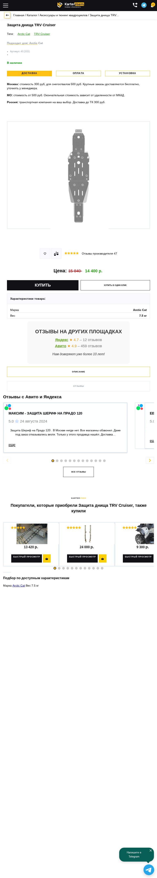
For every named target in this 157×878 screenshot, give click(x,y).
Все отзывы (78, 472)
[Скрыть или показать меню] (5, 5)
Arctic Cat (24, 33)
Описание (78, 372)
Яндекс (61, 340)
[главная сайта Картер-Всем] (70, 4)
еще (12, 444)
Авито (60, 346)
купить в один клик (115, 285)
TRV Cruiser (42, 33)
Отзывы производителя (99, 253)
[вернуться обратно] (7, 15)
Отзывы (78, 386)
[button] (55, 568)
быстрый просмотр (26, 557)
